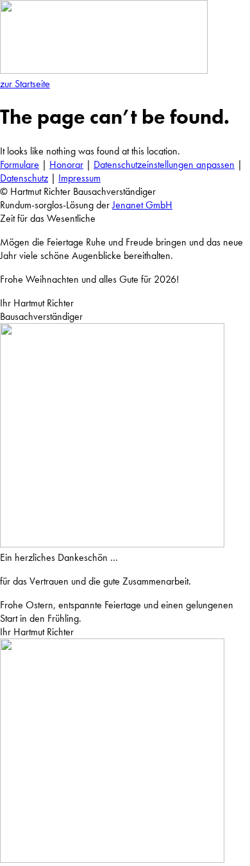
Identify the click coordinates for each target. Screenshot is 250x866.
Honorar (66, 164)
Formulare (19, 164)
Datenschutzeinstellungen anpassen (164, 164)
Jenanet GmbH (142, 205)
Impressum (79, 178)
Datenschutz (24, 178)
